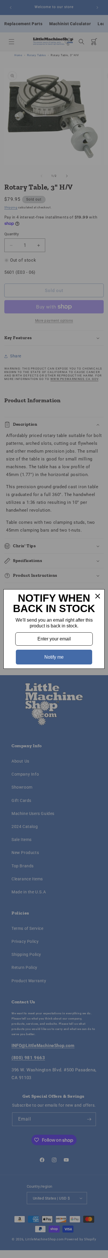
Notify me (54, 657)
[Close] (98, 596)
